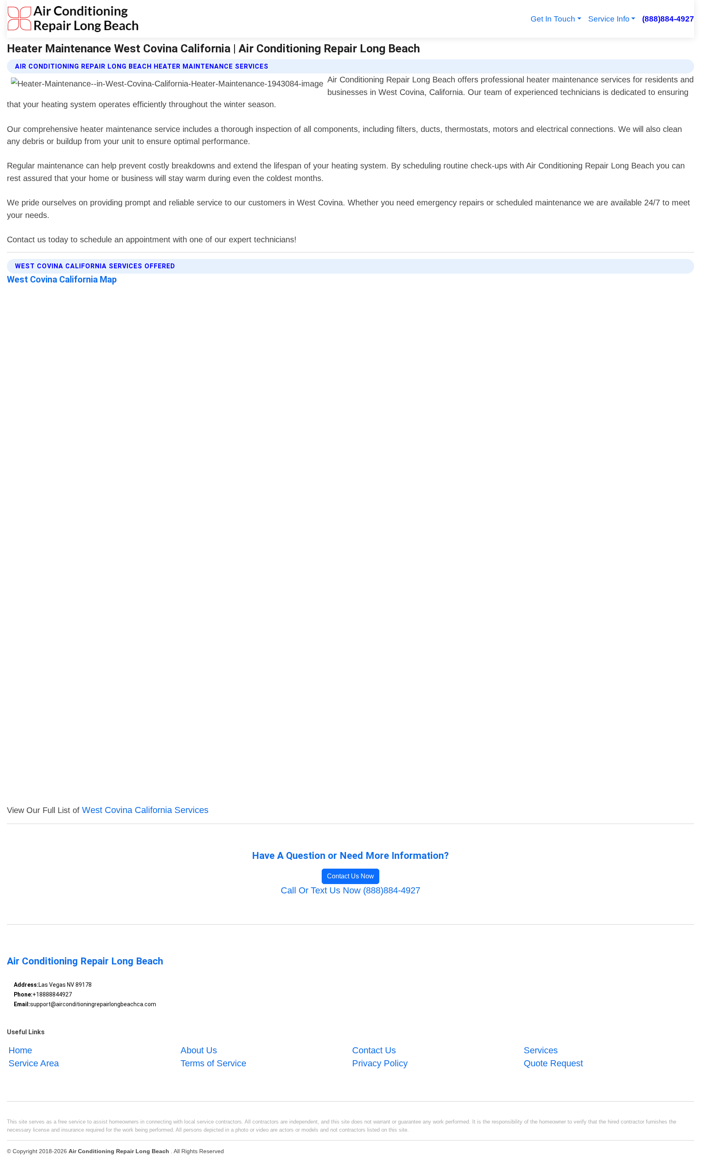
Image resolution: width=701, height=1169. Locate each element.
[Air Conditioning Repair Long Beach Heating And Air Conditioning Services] (73, 19)
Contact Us (374, 1050)
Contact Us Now (350, 876)
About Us (199, 1050)
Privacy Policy (380, 1063)
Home (20, 1050)
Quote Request (553, 1063)
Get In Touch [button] (553, 19)
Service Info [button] (609, 19)
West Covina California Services (145, 810)
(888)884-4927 (668, 19)
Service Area (34, 1063)
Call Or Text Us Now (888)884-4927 (350, 890)
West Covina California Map (62, 279)
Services (541, 1050)
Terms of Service (213, 1063)
